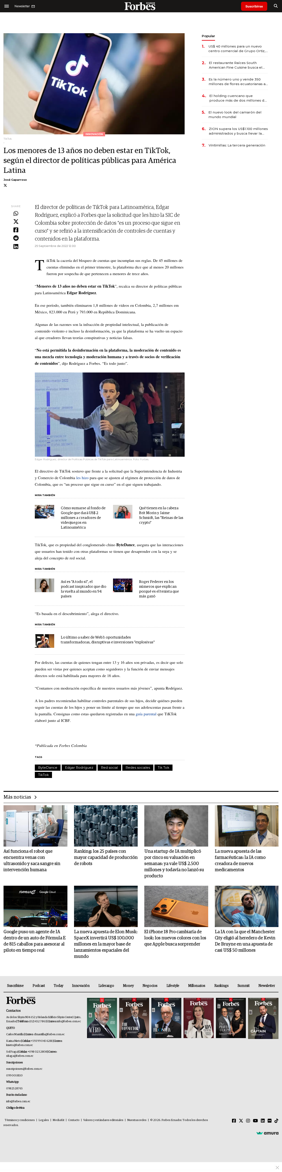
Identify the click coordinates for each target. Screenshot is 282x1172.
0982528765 (14, 1088)
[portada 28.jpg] (198, 1018)
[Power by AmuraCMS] (267, 1133)
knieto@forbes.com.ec (19, 1045)
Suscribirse (254, 6)
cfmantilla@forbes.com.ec (49, 1034)
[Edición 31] (102, 1018)
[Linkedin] (16, 247)
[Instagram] (248, 1121)
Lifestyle (173, 986)
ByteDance (47, 767)
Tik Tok (163, 767)
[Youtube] (255, 1121)
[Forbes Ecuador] (141, 6)
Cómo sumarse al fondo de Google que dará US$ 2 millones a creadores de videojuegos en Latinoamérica (83, 517)
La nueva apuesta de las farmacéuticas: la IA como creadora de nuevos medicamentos (240, 860)
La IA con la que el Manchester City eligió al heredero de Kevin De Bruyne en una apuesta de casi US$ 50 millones (245, 941)
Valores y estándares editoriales (103, 1120)
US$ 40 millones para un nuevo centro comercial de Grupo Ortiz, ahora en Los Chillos (236, 48)
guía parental (146, 713)
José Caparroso (15, 179)
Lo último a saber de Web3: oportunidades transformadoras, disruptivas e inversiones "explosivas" (108, 640)
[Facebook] (16, 230)
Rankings (221, 986)
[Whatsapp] (16, 214)
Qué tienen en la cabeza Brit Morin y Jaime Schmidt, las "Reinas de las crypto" (161, 515)
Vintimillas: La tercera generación (237, 145)
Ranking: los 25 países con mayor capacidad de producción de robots (106, 857)
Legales (44, 1120)
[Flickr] (270, 1121)
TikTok (43, 775)
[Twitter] (16, 222)
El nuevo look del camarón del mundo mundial (235, 114)
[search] (276, 6)
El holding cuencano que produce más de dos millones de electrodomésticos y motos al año (238, 98)
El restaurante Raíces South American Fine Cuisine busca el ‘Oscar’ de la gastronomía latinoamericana (235, 65)
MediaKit (58, 1120)
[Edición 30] (134, 1018)
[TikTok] (276, 1121)
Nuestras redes (137, 1120)
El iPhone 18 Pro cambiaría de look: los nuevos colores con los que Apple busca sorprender (175, 938)
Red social (109, 767)
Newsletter (266, 986)
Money (128, 986)
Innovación (80, 986)
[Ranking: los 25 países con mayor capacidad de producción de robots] (106, 826)
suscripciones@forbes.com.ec (24, 1069)
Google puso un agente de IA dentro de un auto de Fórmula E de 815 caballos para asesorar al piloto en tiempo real (35, 941)
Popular (208, 36)
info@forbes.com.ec (69, 1021)
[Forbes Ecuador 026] (262, 1018)
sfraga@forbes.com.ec (19, 1056)
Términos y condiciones (20, 1120)
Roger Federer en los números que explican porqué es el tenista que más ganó (159, 589)
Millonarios (196, 986)
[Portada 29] (166, 1018)
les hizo (82, 477)
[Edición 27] (231, 1018)
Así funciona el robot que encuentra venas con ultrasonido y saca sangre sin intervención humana (32, 860)
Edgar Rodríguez (79, 767)
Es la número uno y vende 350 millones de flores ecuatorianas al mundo (238, 81)
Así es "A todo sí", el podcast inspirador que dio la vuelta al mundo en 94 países (83, 589)
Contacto (74, 1120)
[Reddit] (16, 238)
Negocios (150, 986)
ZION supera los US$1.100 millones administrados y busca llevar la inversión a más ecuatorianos (238, 131)
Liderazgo (106, 986)
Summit (243, 986)
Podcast (39, 986)
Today (58, 986)
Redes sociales (138, 767)
